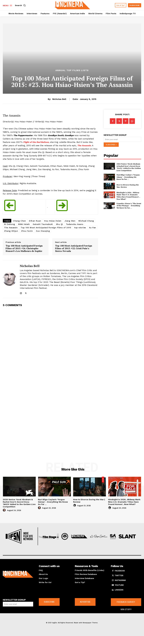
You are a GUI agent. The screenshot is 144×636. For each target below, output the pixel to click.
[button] (21, 5)
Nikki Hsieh (24, 224)
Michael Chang (86, 221)
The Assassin (84, 145)
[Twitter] (26, 293)
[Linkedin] (113, 590)
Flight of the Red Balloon (36, 142)
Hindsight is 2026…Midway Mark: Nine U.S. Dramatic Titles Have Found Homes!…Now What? (128, 195)
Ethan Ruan (35, 221)
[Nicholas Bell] (9, 279)
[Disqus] (50, 345)
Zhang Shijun (11, 231)
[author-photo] (4, 510)
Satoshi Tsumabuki (43, 224)
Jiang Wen (70, 221)
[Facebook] (112, 121)
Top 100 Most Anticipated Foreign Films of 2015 (46, 227)
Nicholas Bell (59, 99)
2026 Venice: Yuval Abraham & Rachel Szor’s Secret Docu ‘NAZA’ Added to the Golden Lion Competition (129, 167)
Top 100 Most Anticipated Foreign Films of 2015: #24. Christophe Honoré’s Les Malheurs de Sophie (24, 248)
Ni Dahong (9, 224)
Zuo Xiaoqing (43, 231)
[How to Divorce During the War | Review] (109, 186)
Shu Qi (59, 224)
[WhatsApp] (132, 121)
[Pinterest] (125, 121)
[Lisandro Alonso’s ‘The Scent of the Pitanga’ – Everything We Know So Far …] (109, 205)
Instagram (120, 580)
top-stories (80, 227)
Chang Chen (19, 221)
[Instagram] (21, 293)
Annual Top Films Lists (72, 70)
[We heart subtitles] (72, 5)
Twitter (119, 575)
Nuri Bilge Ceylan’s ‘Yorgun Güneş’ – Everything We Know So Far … (128, 177)
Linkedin (119, 590)
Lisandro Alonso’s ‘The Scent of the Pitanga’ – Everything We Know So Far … (129, 205)
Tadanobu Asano (74, 224)
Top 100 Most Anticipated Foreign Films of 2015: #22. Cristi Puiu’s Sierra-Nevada (73, 248)
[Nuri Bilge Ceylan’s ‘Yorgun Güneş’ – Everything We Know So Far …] (109, 177)
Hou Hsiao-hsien (52, 221)
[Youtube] (113, 585)
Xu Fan (92, 227)
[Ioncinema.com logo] (18, 574)
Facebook (120, 571)
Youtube (119, 585)
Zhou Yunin (27, 231)
